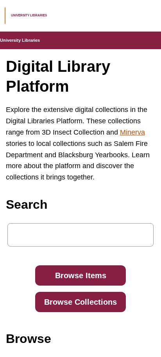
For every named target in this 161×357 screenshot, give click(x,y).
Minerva (132, 132)
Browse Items (80, 275)
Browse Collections (80, 302)
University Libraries (20, 40)
